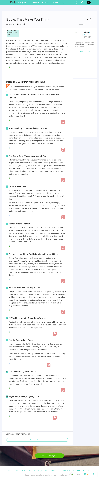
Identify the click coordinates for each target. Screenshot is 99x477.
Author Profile (84, 51)
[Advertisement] (37, 74)
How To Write (50, 470)
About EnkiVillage (35, 470)
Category (35, 2)
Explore (54, 2)
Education (12, 24)
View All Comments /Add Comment (37, 440)
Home (10, 470)
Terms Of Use (21, 470)
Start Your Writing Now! (49, 455)
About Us (45, 2)
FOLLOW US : (67, 470)
